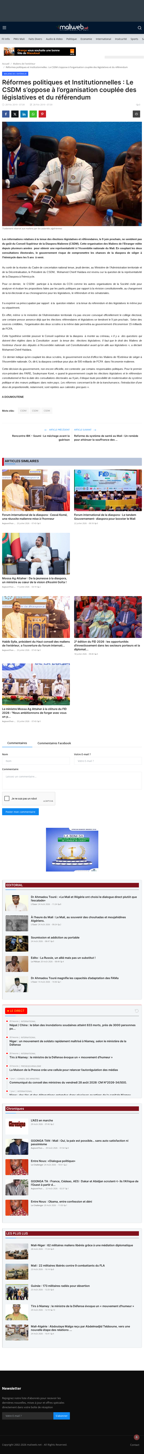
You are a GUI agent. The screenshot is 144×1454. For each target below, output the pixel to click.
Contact (134, 1444)
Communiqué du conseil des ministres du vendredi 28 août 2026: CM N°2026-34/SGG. (68, 1082)
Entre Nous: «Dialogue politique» (53, 1161)
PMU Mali (19, 39)
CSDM (23, 410)
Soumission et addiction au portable (55, 937)
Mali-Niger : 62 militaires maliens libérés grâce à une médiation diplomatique (82, 1245)
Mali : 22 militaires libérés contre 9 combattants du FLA (68, 1265)
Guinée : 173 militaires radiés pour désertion (60, 1286)
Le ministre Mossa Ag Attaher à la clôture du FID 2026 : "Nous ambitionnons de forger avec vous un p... (34, 712)
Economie (86, 39)
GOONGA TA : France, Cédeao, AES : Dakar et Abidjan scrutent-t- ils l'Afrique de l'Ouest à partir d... (84, 1182)
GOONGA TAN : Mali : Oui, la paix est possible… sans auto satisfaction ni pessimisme (79, 1142)
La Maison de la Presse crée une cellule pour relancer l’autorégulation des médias (63, 1070)
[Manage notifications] (136, 1437)
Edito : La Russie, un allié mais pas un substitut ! (63, 957)
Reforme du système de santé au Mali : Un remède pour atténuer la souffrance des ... (106, 437)
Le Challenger (37, 1164)
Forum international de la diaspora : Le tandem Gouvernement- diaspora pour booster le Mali (105, 516)
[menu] (4, 28)
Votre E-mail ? (82, 754)
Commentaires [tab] (17, 743)
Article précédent (59, 429)
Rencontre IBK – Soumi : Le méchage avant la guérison (41, 437)
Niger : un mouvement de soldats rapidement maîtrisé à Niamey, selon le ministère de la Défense (67, 1042)
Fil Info (6, 39)
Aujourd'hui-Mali (9, 523)
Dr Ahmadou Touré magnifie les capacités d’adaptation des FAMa (75, 978)
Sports (134, 39)
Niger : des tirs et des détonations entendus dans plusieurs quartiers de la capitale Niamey (70, 1095)
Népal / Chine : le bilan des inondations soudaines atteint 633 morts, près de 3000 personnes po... (72, 1026)
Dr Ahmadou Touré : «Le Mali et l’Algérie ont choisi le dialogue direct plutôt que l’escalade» (84, 898)
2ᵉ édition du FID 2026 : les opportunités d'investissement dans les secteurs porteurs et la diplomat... (107, 645)
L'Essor (34, 904)
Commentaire (10, 769)
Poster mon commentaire (20, 811)
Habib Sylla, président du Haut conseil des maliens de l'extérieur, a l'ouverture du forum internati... (36, 643)
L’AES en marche (42, 1120)
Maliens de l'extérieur (24, 63)
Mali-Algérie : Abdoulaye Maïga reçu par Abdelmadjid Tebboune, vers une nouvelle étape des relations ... (80, 1328)
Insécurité (121, 39)
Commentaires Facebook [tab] (54, 743)
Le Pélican (35, 961)
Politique (71, 39)
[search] (139, 28)
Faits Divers (35, 39)
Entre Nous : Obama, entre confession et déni (61, 1201)
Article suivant (83, 429)
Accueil (5, 63)
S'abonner (62, 1415)
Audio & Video (54, 39)
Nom (5, 754)
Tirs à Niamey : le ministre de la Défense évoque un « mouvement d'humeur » (61, 1057)
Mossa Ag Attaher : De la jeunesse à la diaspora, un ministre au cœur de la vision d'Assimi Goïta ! (34, 580)
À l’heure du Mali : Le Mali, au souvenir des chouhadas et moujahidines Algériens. (78, 918)
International (103, 39)
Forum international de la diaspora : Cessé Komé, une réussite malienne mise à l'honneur (35, 516)
